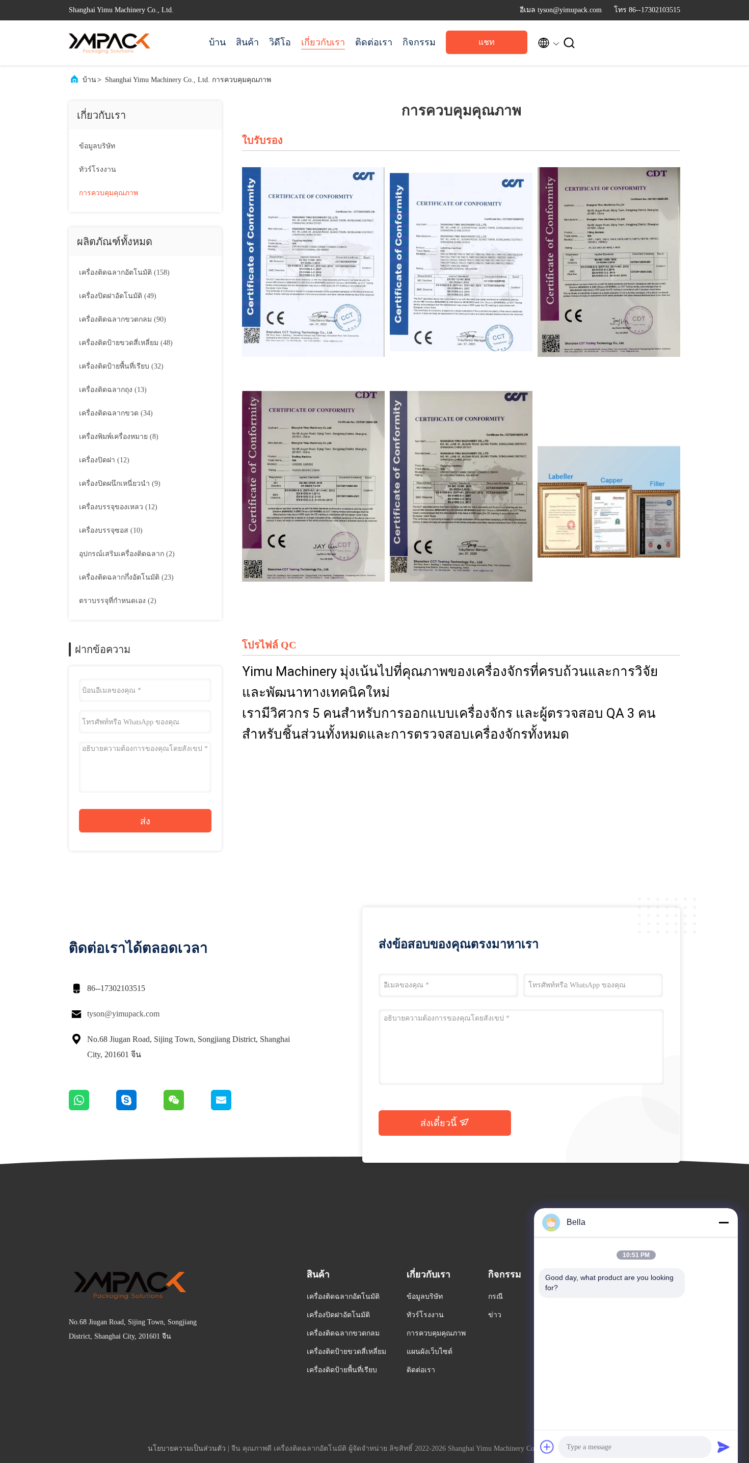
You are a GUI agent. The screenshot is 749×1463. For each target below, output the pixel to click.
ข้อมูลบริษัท (97, 146)
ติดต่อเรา (373, 42)
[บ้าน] (109, 43)
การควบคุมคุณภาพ (108, 193)
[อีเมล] (234, 1108)
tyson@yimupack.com (123, 1013)
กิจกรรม (419, 42)
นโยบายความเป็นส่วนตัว (187, 1448)
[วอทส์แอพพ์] (92, 1108)
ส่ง (145, 821)
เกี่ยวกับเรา (323, 42)
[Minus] (723, 1222)
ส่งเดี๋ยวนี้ (439, 1123)
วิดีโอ (280, 42)
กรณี (495, 1296)
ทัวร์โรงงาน (97, 169)
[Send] (723, 1446)
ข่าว (494, 1315)
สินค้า (247, 42)
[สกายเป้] (140, 1108)
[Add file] (547, 1446)
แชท (486, 42)
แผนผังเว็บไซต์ (429, 1351)
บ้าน (217, 42)
